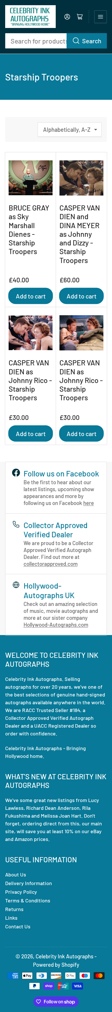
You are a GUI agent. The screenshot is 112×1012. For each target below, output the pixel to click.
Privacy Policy (21, 892)
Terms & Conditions (27, 900)
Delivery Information (28, 883)
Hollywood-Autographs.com (56, 624)
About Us (15, 874)
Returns (14, 909)
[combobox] (56, 40)
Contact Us (17, 926)
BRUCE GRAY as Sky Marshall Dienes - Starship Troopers (29, 229)
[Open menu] (100, 16)
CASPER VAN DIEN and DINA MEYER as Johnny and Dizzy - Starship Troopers (79, 233)
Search (91, 40)
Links (11, 918)
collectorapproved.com (51, 563)
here (88, 503)
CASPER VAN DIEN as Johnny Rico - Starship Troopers (30, 380)
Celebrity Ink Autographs (64, 956)
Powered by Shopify (56, 964)
